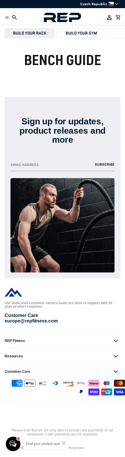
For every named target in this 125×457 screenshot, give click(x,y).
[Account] (109, 17)
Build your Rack (30, 33)
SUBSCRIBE (105, 164)
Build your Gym (81, 33)
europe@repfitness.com (31, 320)
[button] (7, 17)
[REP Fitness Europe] (62, 17)
